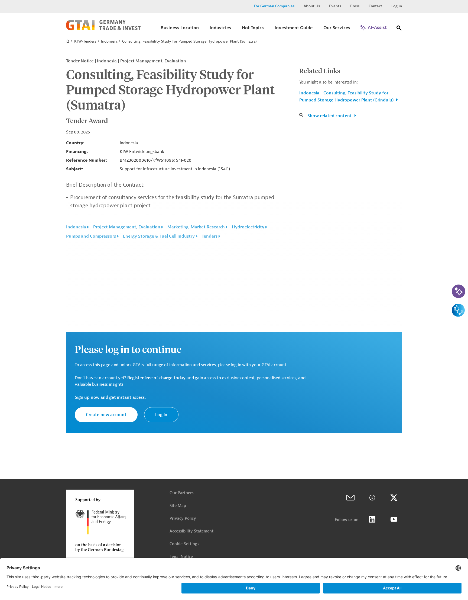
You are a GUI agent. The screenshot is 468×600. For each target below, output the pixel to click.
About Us (312, 6)
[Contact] (350, 498)
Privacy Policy (183, 518)
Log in (396, 6)
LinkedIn (372, 519)
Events (335, 6)
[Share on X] (394, 498)
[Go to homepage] (103, 29)
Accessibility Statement (191, 531)
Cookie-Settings (184, 544)
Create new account (106, 414)
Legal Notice (181, 556)
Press (354, 6)
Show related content (330, 116)
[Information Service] (372, 498)
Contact (375, 6)
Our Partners (182, 493)
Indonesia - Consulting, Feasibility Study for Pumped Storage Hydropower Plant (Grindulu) (347, 96)
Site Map (178, 505)
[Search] (399, 29)
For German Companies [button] (274, 6)
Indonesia (109, 41)
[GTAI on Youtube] (394, 519)
